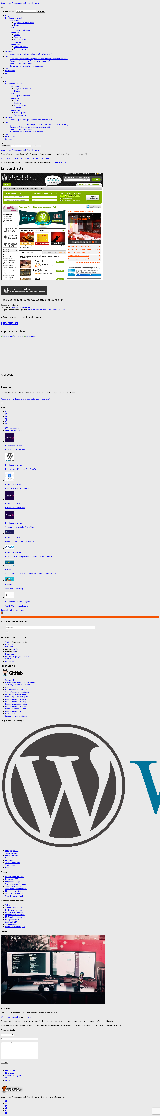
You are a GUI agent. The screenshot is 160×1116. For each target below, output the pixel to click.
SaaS (7, 68)
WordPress (14, 20)
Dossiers (8, 569)
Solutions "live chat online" (16, 889)
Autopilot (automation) (14, 912)
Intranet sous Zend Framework (18, 689)
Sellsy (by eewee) (12, 850)
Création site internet (14, 893)
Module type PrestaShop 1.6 (16, 697)
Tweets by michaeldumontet (12, 610)
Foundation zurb (21, 49)
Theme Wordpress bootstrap (17, 692)
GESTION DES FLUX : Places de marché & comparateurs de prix (30, 573)
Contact (8, 73)
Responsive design (12, 881)
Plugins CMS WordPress (24, 22)
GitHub (8, 659)
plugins (27, 602)
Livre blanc (9, 1073)
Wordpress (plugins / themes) (17, 656)
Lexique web (10, 1070)
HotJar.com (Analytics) (14, 910)
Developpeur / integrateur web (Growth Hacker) (20, 3)
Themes (17, 25)
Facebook (9, 644)
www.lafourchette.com (21, 307)
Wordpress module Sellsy (15, 694)
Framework (14, 32)
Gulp (7, 687)
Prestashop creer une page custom (19, 542)
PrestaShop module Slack (15, 699)
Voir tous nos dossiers (14, 877)
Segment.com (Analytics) (15, 914)
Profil (15, 649)
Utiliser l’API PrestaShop (15, 507)
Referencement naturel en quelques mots (26, 66)
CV (6, 1078)
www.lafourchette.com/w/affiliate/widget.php (46, 310)
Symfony (17, 37)
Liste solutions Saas (13, 891)
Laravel (17, 34)
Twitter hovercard (12, 862)
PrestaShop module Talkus (16, 706)
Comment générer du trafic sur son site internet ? (30, 61)
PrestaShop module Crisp (15, 709)
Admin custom (11, 853)
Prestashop (14, 27)
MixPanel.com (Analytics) (15, 917)
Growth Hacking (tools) (14, 896)
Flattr (7, 867)
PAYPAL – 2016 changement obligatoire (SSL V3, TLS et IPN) (29, 556)
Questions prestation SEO (15, 884)
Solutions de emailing (14, 589)
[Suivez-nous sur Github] (6, 411)
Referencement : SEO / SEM (21, 63)
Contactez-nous (59, 162)
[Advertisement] (80, 355)
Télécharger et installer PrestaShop (19, 527)
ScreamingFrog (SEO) (13, 924)
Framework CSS (16, 44)
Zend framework (21, 39)
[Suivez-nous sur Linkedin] (6, 414)
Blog (7, 15)
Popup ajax (9, 860)
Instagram (9, 654)
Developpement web (13, 445)
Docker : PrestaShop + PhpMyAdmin (20, 682)
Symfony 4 (9, 680)
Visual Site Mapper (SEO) (15, 926)
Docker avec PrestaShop (15, 450)
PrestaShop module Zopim (16, 711)
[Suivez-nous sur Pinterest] (6, 421)
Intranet (17, 42)
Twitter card (10, 865)
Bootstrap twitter (21, 46)
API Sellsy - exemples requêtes (17, 685)
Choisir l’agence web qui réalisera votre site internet (31, 54)
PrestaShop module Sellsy (15, 701)
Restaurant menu (12, 855)
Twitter (8, 642)
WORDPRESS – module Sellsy (17, 606)
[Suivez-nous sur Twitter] (6, 416)
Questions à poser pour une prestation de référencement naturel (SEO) (39, 59)
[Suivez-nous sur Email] (6, 423)
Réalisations (10, 71)
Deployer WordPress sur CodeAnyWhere (21, 469)
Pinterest (9, 647)
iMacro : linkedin (12, 713)
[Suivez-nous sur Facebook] (6, 419)
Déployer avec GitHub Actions (17, 488)
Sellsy (7, 905)
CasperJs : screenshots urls (16, 716)
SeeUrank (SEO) (11, 922)
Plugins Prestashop (22, 30)
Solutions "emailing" (13, 886)
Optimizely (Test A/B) (13, 907)
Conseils (8, 51)
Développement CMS (13, 18)
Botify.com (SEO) (12, 919)
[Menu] (2, 7)
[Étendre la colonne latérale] (2, 403)
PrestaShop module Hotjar (16, 704)
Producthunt (10, 661)
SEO (6, 56)
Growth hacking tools (14, 1075)
